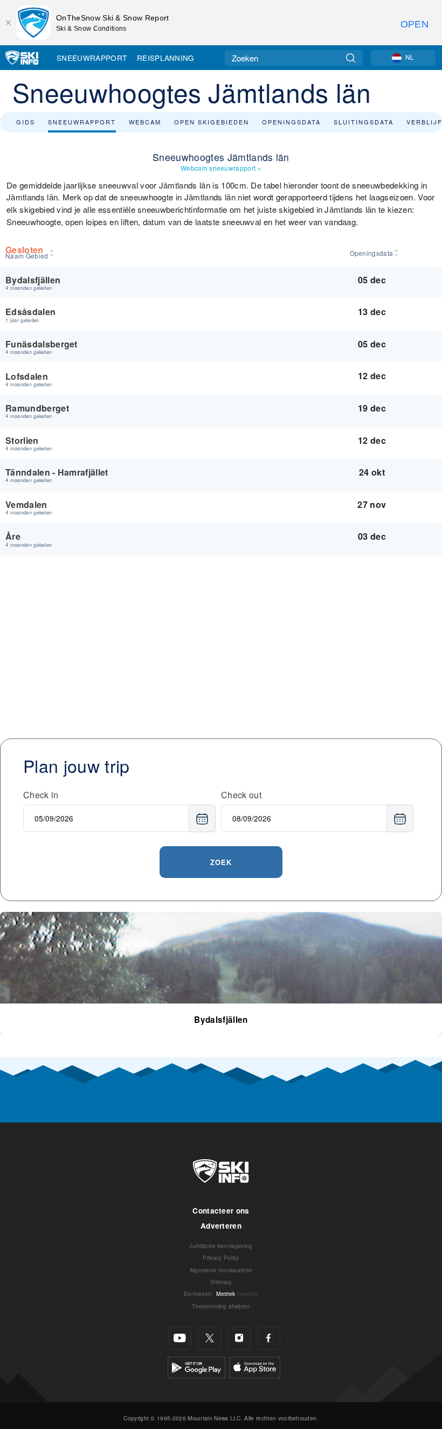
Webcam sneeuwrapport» (221, 167)
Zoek (221, 862)
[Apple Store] (254, 1366)
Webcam (145, 121)
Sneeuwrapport (92, 57)
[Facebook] (268, 1338)
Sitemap (221, 1282)
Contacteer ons (220, 1210)
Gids (25, 121)
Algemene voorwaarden (221, 1270)
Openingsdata (291, 121)
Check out (241, 795)
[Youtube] (179, 1338)
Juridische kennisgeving (220, 1246)
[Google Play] (196, 1366)
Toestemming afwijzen (221, 1306)
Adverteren (221, 1226)
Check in (41, 795)
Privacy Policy (221, 1257)
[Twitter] (209, 1338)
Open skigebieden (211, 121)
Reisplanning (166, 57)
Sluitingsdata (363, 121)
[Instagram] (239, 1338)
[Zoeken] (351, 58)
